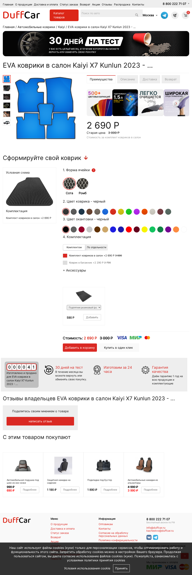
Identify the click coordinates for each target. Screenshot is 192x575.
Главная (8, 4)
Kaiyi (61, 27)
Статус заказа (69, 4)
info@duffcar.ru (155, 527)
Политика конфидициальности (118, 540)
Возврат (85, 4)
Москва (148, 15)
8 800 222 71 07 (174, 4)
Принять (121, 568)
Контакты (138, 4)
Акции (96, 4)
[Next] (176, 104)
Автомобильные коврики (36, 27)
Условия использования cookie (87, 568)
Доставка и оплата (46, 4)
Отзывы (107, 4)
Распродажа (122, 4)
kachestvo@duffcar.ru (160, 530)
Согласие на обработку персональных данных (113, 534)
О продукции (23, 4)
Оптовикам (106, 524)
